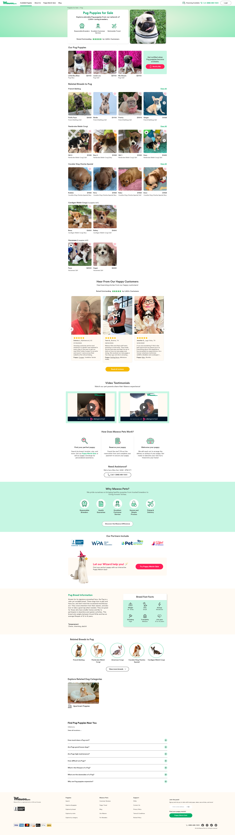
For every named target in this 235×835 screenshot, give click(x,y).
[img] (70, 103)
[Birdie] (105, 115)
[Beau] (80, 228)
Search (68, 801)
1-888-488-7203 (194, 825)
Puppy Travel (103, 805)
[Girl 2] (80, 152)
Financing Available (193, 3)
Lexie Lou (97, 76)
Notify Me (157, 66)
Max (143, 357)
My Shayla (122, 76)
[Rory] (105, 190)
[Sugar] (105, 265)
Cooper (81, 357)
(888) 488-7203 (210, 3)
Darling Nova (114, 357)
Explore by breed (71, 809)
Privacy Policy (137, 809)
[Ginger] (155, 115)
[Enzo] (155, 190)
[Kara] (155, 152)
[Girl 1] (130, 152)
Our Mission (103, 813)
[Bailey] (105, 228)
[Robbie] (80, 190)
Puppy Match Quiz (89, 453)
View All (163, 89)
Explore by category (72, 817)
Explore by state (70, 813)
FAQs (135, 801)
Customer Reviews (105, 801)
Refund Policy (137, 817)
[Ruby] (130, 190)
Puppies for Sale (72, 8)
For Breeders (103, 817)
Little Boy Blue (73, 76)
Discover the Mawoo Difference (117, 524)
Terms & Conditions (139, 813)
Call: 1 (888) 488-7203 (118, 475)
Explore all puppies (71, 805)
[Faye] (80, 265)
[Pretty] (130, 115)
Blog (101, 809)
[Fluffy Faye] (80, 115)
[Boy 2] (105, 152)
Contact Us (136, 805)
